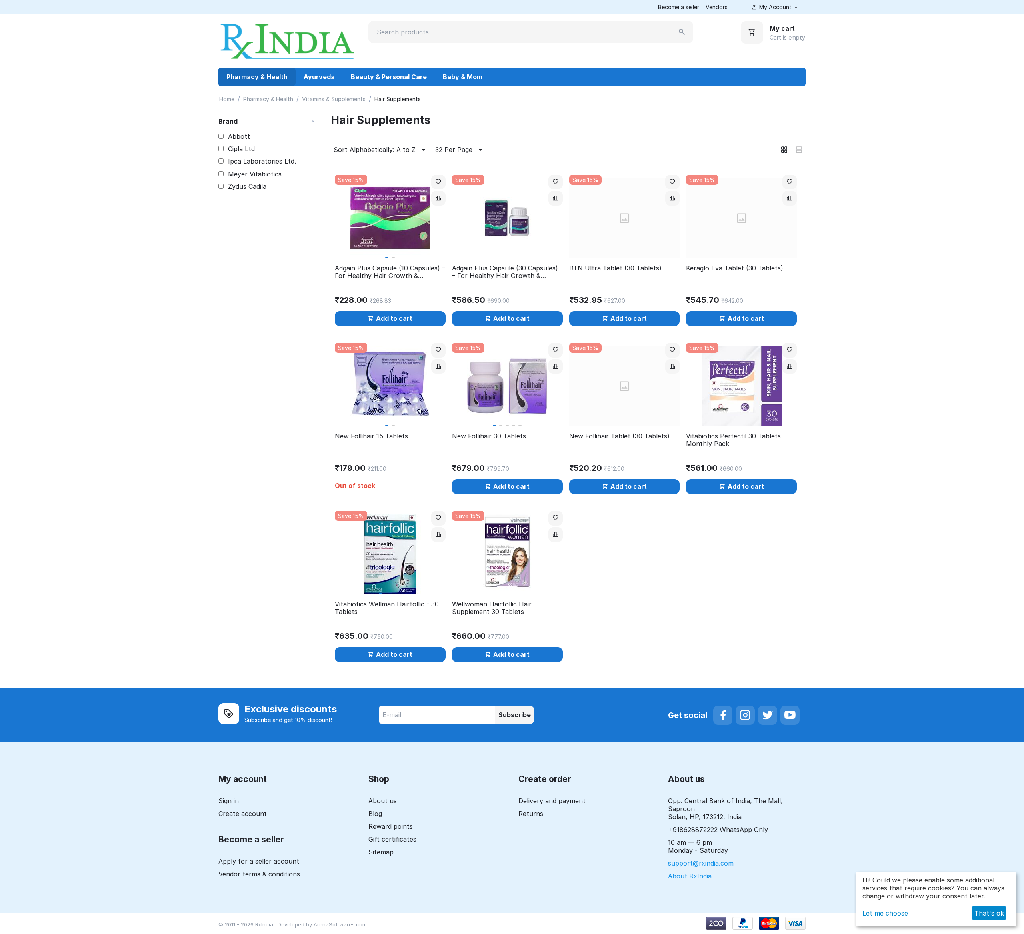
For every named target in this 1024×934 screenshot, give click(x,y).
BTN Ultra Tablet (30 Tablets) (615, 268)
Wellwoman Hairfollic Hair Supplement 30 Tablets (492, 608)
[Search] (682, 32)
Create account (242, 814)
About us (382, 801)
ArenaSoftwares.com (340, 924)
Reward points (390, 826)
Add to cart (394, 318)
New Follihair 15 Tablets (371, 436)
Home (226, 99)
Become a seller (678, 7)
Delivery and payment (552, 801)
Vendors (717, 7)
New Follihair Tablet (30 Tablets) (619, 436)
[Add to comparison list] (438, 198)
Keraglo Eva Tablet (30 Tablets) (734, 268)
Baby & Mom (462, 77)
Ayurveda (319, 77)
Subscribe (514, 715)
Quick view (390, 247)
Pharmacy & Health (257, 77)
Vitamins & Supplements (334, 99)
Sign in (228, 801)
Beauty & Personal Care (389, 77)
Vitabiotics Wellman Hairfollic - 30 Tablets (387, 608)
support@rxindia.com (701, 863)
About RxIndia (690, 876)
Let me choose (885, 913)
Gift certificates (392, 839)
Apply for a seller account (258, 861)
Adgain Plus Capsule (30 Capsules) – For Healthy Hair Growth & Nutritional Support (505, 272)
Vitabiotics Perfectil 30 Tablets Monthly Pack (733, 440)
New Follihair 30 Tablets (489, 436)
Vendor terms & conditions (259, 874)
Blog (375, 814)
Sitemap (381, 852)
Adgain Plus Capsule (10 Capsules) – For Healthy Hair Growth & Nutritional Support (390, 272)
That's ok (989, 913)
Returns (530, 814)
